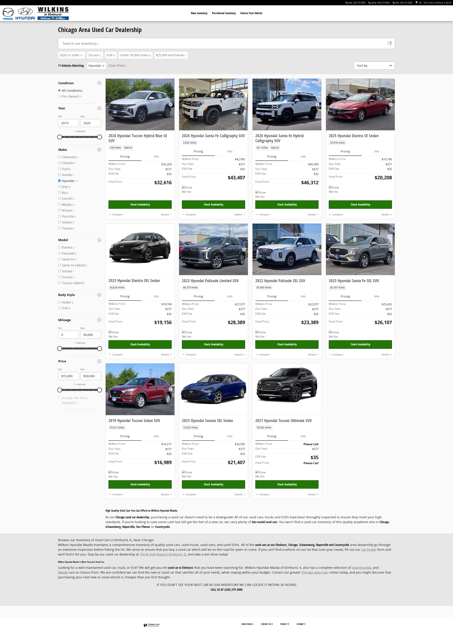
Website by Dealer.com (152, 625)
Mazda (63, 572)
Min (60, 116)
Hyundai (94, 65)
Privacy (283, 624)
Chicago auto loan (315, 572)
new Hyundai (361, 567)
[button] (140, 147)
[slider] (59, 137)
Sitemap (300, 624)
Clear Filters (117, 65)
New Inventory (199, 13)
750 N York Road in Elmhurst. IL (163, 554)
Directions (247, 624)
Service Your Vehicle (251, 13)
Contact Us (266, 624)
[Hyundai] (25, 12)
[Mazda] (10, 13)
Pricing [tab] (125, 156)
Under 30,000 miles (135, 55)
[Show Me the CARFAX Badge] (188, 190)
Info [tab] (156, 156)
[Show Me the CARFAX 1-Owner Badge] (335, 190)
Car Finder (368, 549)
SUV (110, 55)
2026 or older (71, 55)
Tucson (94, 55)
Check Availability (140, 204)
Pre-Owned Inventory (224, 13)
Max (82, 116)
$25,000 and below (171, 55)
